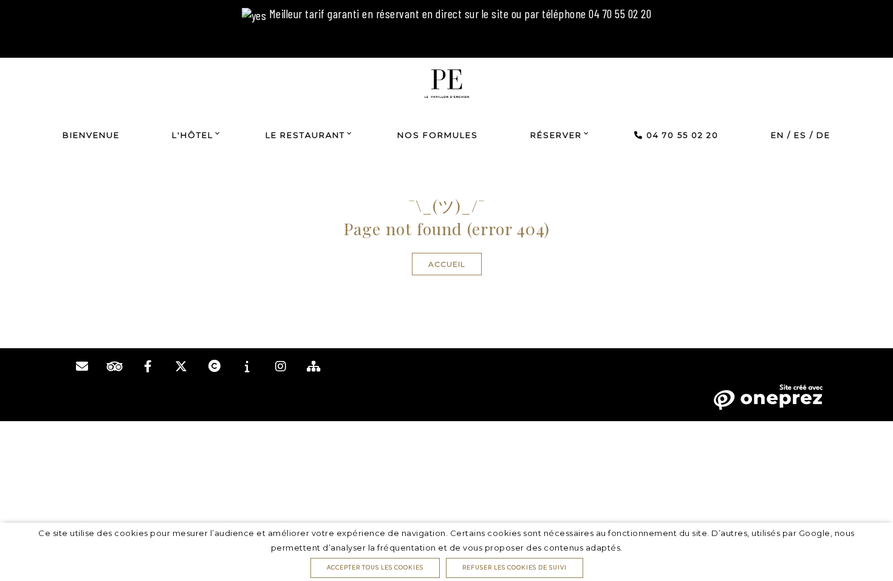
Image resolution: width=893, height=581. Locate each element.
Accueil (446, 264)
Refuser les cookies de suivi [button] (514, 567)
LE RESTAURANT (305, 135)
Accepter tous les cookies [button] (375, 567)
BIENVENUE (91, 135)
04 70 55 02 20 (681, 135)
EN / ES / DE (800, 135)
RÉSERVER (556, 135)
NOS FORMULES (437, 135)
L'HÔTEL (192, 135)
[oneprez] (767, 396)
